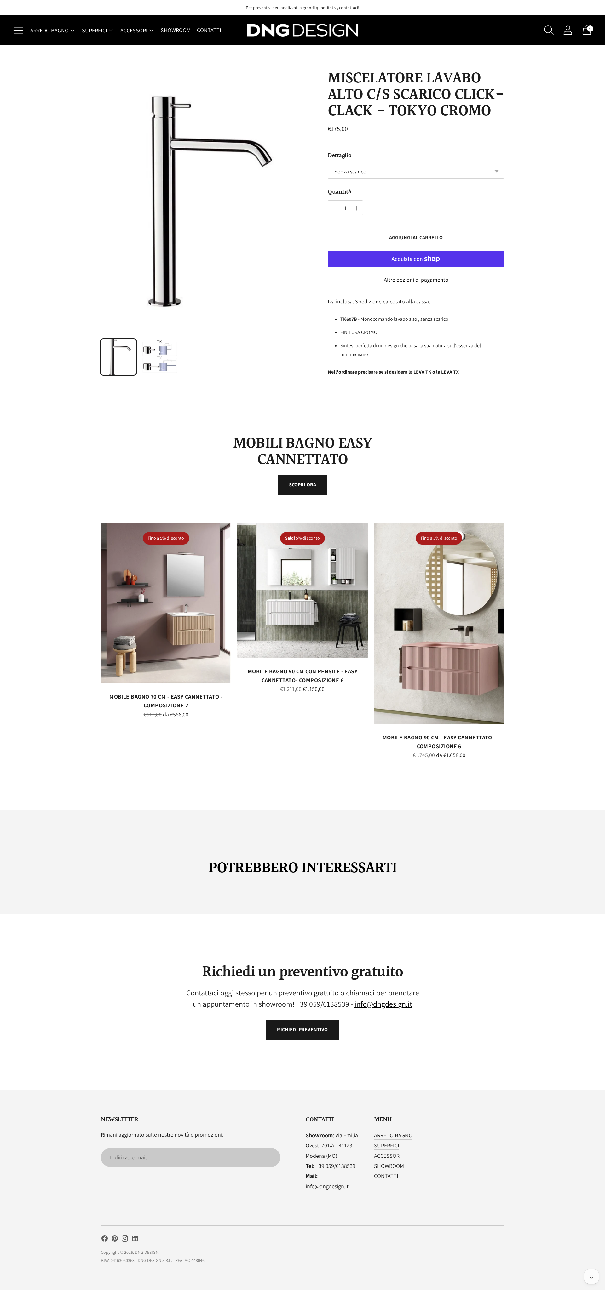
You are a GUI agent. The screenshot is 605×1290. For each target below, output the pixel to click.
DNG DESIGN (146, 1252)
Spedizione (368, 301)
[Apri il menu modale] (18, 30)
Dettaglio (340, 155)
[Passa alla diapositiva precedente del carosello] (94, 608)
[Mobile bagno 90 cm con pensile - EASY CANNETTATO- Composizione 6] (302, 591)
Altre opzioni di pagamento (416, 279)
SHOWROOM (176, 30)
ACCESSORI (133, 30)
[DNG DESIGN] (302, 30)
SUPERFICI (94, 30)
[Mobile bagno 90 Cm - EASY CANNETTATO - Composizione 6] (439, 623)
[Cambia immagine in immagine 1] (118, 357)
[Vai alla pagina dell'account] (568, 30)
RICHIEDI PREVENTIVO (302, 1029)
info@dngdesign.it (383, 1004)
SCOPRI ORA (302, 484)
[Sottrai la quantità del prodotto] (356, 208)
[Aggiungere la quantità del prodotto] (334, 208)
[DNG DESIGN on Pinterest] (114, 1240)
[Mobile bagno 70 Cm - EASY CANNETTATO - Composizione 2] (166, 603)
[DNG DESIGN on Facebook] (104, 1240)
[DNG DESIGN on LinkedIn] (135, 1240)
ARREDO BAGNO (49, 30)
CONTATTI (209, 30)
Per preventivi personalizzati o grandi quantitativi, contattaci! (302, 7)
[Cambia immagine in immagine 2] (160, 357)
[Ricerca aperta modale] (549, 30)
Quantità (339, 192)
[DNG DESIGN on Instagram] (125, 1240)
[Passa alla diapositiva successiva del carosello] (510, 608)
